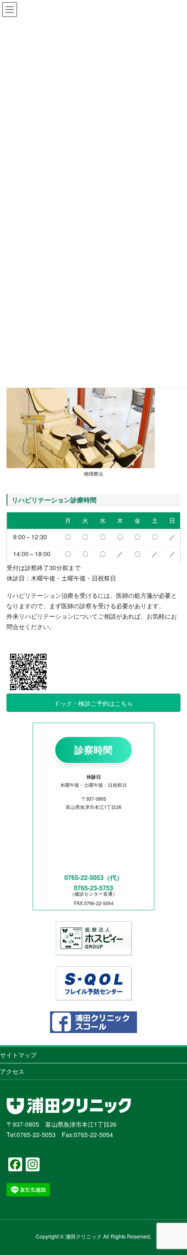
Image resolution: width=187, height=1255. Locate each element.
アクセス (12, 1071)
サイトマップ (18, 1054)
